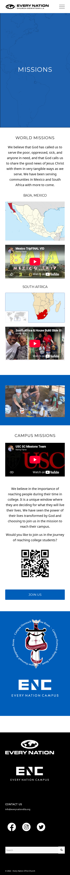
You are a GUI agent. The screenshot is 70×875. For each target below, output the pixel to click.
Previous (12, 400)
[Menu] (60, 6)
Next (57, 400)
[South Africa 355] (61, 416)
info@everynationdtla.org (17, 809)
